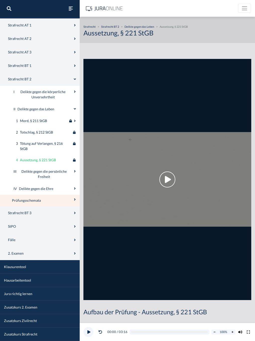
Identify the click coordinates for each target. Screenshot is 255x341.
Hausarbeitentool (17, 280)
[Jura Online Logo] (104, 8)
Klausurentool (15, 267)
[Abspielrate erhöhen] (232, 332)
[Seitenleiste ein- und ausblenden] (71, 8)
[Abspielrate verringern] (214, 332)
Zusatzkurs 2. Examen (20, 307)
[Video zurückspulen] (100, 332)
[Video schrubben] (169, 332)
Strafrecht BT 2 (110, 26)
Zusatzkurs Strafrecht (20, 334)
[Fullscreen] (248, 332)
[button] (101, 332)
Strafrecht (89, 26)
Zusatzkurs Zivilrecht (20, 321)
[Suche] (9, 8)
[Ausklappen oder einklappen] (75, 91)
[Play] (88, 332)
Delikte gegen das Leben (139, 26)
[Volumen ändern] (240, 332)
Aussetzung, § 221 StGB (174, 26)
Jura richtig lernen (18, 294)
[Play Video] (167, 179)
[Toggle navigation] (244, 8)
